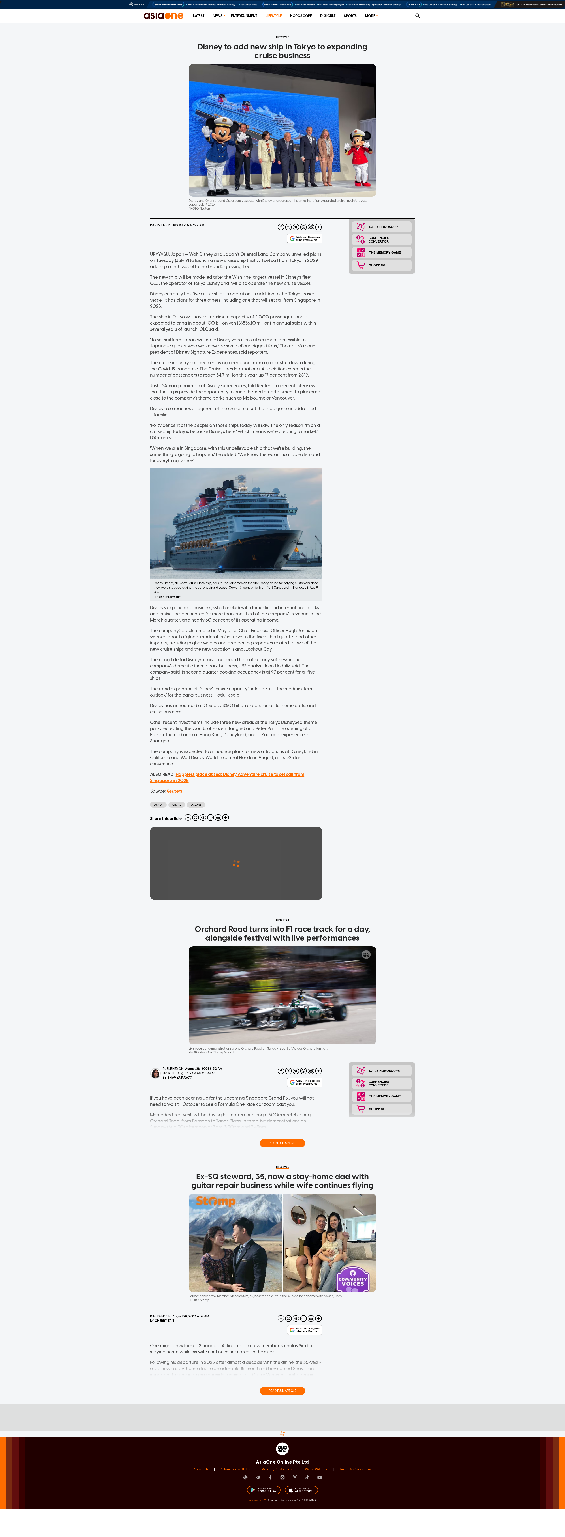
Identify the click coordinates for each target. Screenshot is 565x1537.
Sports (350, 16)
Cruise (176, 804)
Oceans (196, 804)
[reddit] (311, 227)
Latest (198, 16)
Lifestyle (274, 16)
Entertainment (244, 16)
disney (158, 804)
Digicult (327, 16)
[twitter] (288, 227)
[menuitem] (199, 16)
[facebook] (281, 227)
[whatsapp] (303, 227)
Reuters (174, 791)
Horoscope (301, 16)
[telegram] (296, 227)
